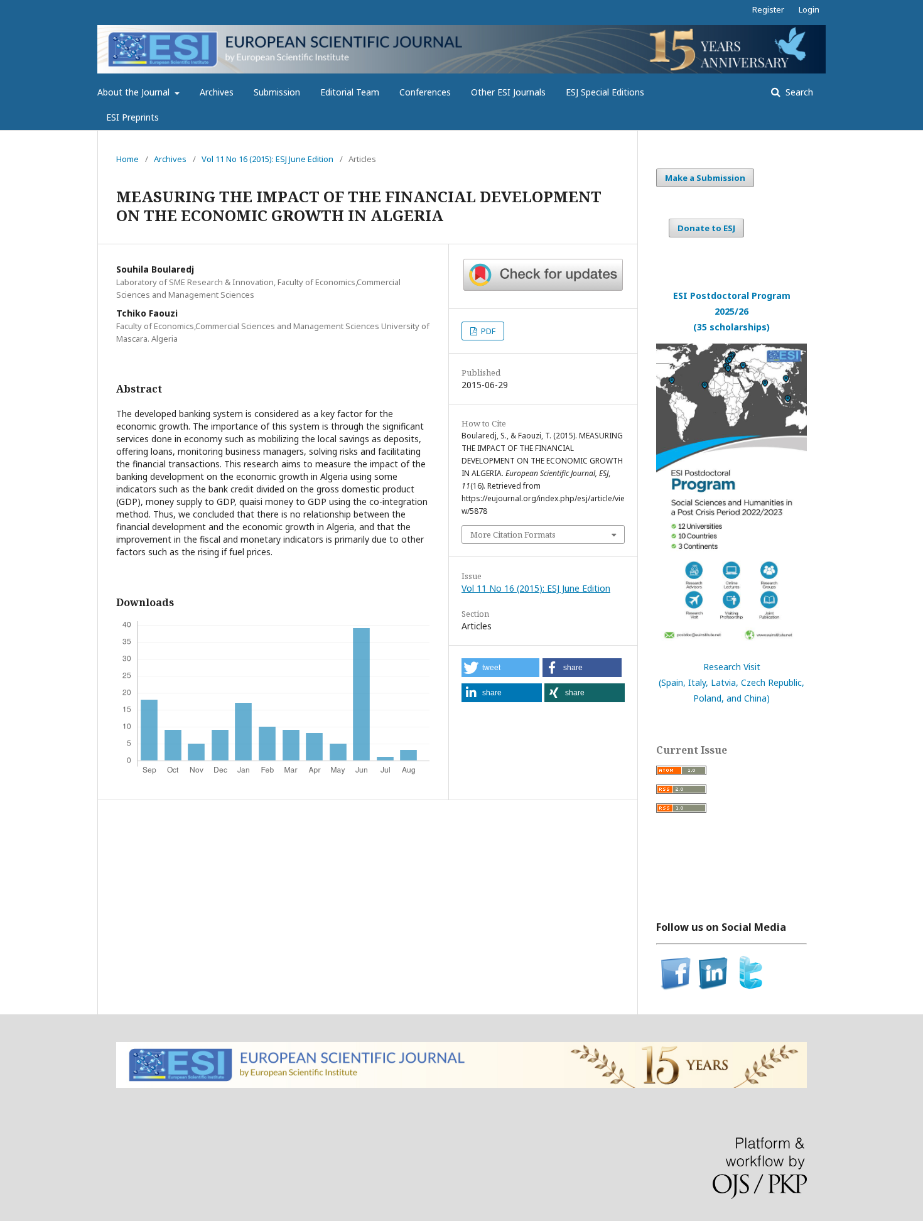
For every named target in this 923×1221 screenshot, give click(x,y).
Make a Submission (705, 177)
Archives (217, 92)
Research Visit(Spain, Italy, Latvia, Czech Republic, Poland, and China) (731, 682)
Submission (277, 92)
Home (127, 159)
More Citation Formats (513, 534)
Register (768, 9)
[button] (500, 667)
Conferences (425, 92)
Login (809, 9)
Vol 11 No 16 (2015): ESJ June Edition (267, 159)
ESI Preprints (132, 117)
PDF (487, 331)
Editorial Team (349, 92)
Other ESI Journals (508, 92)
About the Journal (134, 92)
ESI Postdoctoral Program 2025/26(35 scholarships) (732, 311)
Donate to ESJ (706, 228)
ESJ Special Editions (605, 92)
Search (798, 92)
